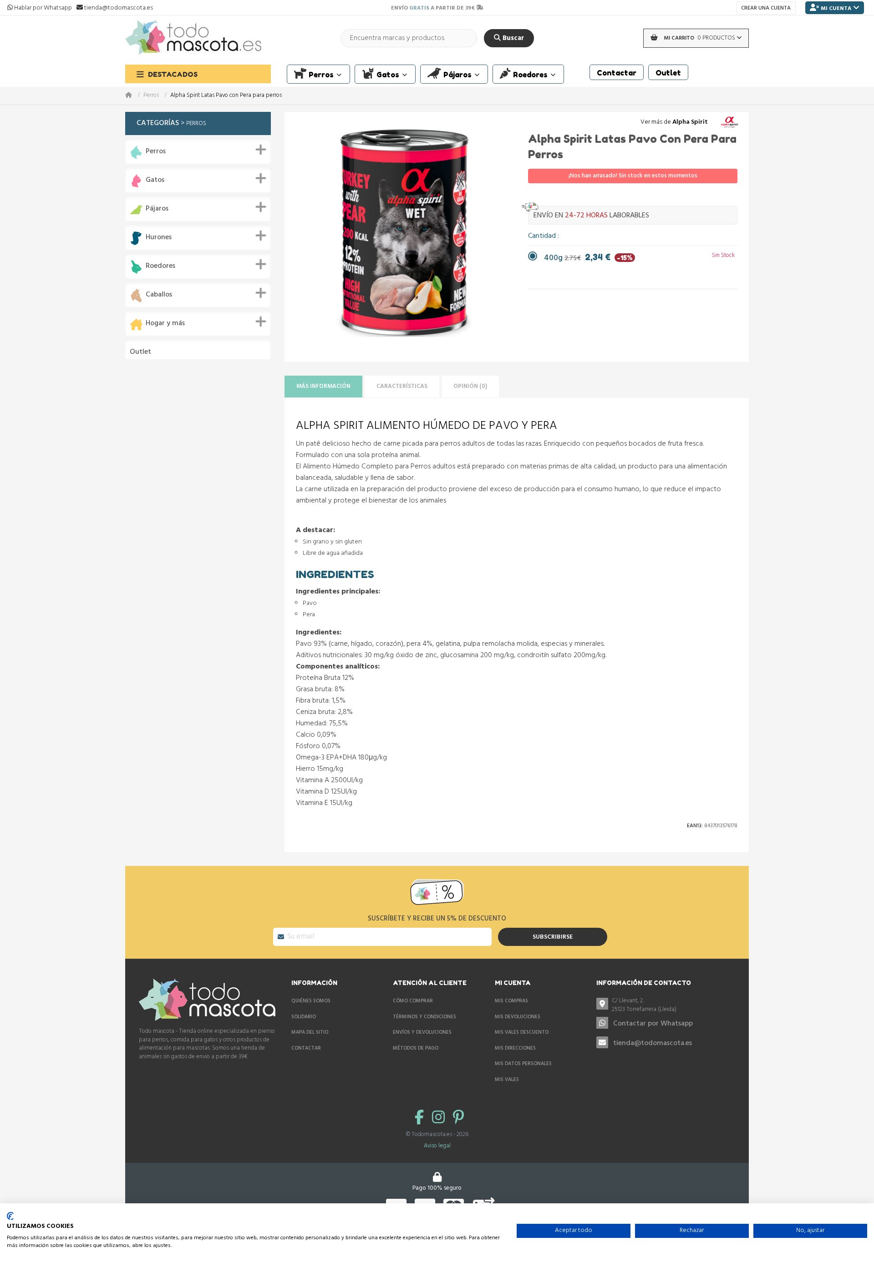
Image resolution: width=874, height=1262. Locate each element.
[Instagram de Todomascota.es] (440, 1118)
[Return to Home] (134, 95)
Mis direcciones (515, 1048)
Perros (151, 95)
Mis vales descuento (522, 1032)
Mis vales (507, 1080)
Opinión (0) (470, 386)
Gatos (155, 180)
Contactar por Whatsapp (653, 1024)
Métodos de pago (415, 1048)
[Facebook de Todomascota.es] (421, 1118)
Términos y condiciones (424, 1017)
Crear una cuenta (766, 8)
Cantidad (543, 236)
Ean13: (695, 825)
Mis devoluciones (517, 1017)
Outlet (140, 352)
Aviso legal (437, 1146)
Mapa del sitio (309, 1032)
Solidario (303, 1017)
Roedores (160, 266)
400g (588, 258)
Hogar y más (165, 323)
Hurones (159, 237)
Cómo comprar (413, 1001)
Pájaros (157, 209)
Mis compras (511, 1001)
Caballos (159, 295)
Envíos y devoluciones (422, 1032)
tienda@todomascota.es (652, 1043)
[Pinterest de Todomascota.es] (458, 1118)
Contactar (306, 1048)
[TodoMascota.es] (193, 38)
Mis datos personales (523, 1064)
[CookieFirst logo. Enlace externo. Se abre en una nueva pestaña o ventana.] (10, 1216)
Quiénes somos (310, 1001)
